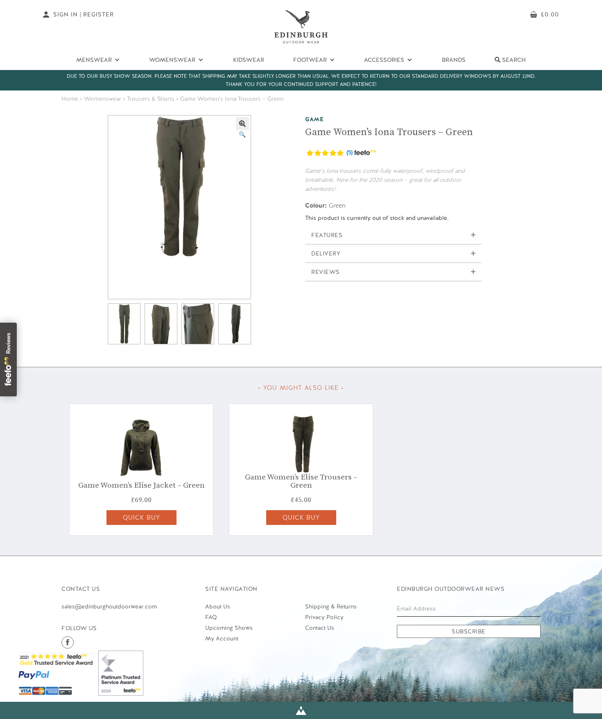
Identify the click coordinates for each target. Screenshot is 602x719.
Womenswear (102, 98)
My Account (221, 638)
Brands (454, 59)
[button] (242, 123)
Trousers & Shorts (150, 98)
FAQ (211, 617)
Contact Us (319, 627)
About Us (217, 606)
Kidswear (248, 59)
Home (69, 98)
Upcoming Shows (229, 627)
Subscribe (469, 631)
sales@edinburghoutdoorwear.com (109, 606)
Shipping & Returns (331, 606)
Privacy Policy (324, 617)
